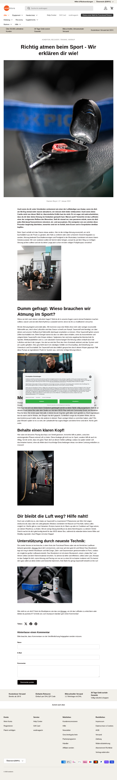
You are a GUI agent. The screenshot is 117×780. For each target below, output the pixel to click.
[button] (111, 8)
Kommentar (21, 663)
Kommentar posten (27, 682)
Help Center (51, 15)
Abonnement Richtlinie (104, 748)
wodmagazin (73, 15)
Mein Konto (8, 721)
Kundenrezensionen (70, 721)
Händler (65, 743)
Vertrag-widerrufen (102, 752)
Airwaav (35, 548)
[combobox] (59, 8)
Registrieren (8, 726)
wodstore (10, 771)
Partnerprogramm (69, 739)
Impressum (100, 721)
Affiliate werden (68, 748)
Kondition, (46, 40)
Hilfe (64, 726)
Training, (64, 40)
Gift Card (62, 15)
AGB (97, 730)
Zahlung (99, 739)
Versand (99, 735)
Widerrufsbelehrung (103, 743)
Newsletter (67, 730)
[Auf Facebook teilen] (30, 623)
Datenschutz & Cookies (104, 726)
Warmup (71, 40)
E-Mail (19, 653)
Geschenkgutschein (70, 735)
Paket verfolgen (9, 730)
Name (19, 642)
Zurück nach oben (58, 705)
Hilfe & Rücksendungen (84, 2)
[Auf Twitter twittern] (25, 623)
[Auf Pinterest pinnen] (35, 623)
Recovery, (55, 40)
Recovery (19, 20)
